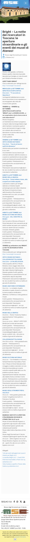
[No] (28, 536)
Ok (15, 539)
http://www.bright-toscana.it (11, 85)
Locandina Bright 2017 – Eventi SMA (13, 457)
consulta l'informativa (20, 537)
